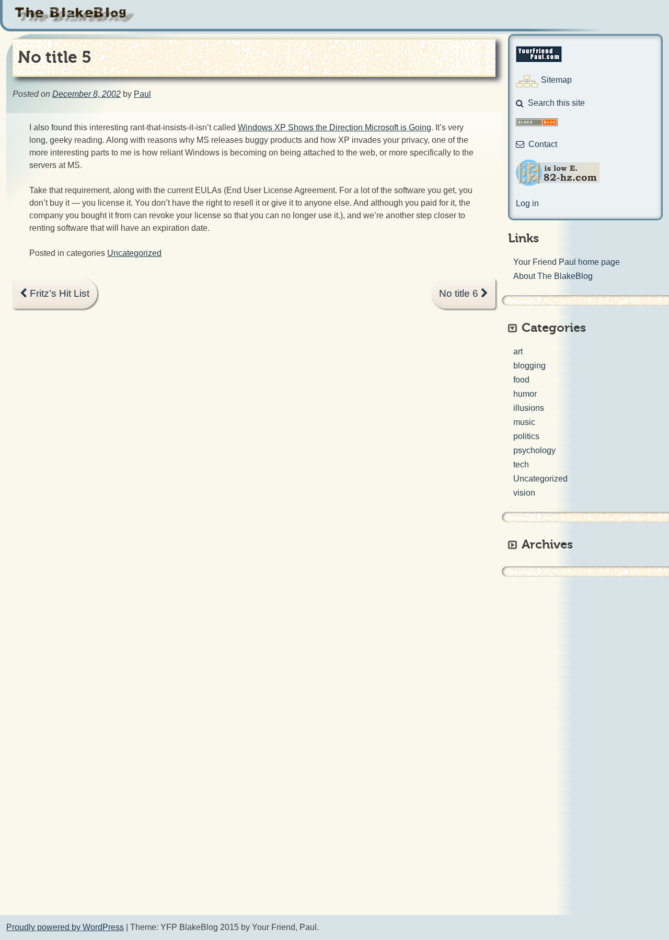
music (524, 422)
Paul (142, 93)
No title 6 (460, 293)
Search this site (556, 102)
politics (526, 436)
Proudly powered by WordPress (65, 927)
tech (521, 464)
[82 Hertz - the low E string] (557, 182)
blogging (529, 365)
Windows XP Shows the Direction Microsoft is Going (334, 127)
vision (524, 492)
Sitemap (556, 79)
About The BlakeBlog (553, 276)
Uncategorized (134, 253)
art (518, 351)
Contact (542, 144)
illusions (528, 408)
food (521, 379)
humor (525, 393)
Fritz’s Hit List (58, 293)
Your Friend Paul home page (566, 262)
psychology (534, 450)
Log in (527, 203)
